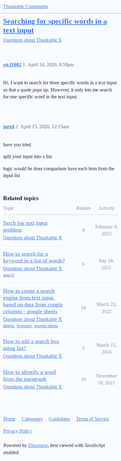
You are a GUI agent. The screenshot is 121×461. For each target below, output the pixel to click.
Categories (32, 418)
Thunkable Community (26, 6)
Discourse (38, 445)
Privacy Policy (17, 431)
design (8, 325)
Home (9, 418)
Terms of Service (92, 418)
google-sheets (46, 325)
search (8, 275)
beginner (24, 325)
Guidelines (59, 418)
